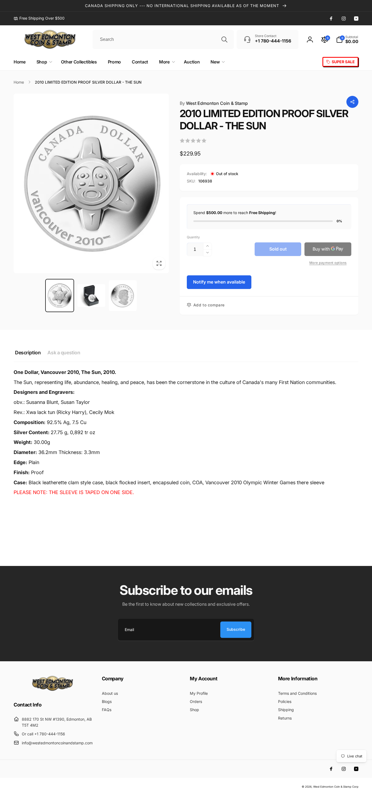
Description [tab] (28, 352)
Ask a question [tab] (63, 352)
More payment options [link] (328, 263)
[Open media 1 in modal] (91, 183)
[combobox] (163, 39)
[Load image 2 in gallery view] (91, 295)
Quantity (193, 237)
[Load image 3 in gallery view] (123, 295)
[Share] (352, 102)
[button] (347, 39)
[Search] (224, 39)
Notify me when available (219, 282)
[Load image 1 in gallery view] (60, 295)
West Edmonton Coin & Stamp (214, 103)
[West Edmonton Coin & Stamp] (54, 690)
